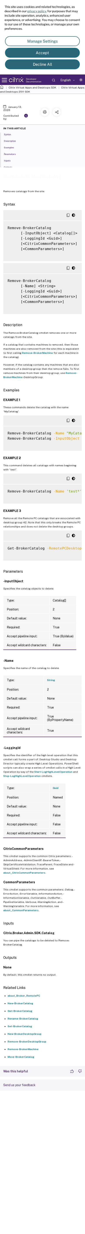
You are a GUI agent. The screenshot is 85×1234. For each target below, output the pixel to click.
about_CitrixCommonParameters (24, 872)
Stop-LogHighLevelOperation (22, 776)
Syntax (7, 134)
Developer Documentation (33, 80)
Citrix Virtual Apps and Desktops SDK (32, 87)
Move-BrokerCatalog (21, 1056)
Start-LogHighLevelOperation (53, 771)
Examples (9, 147)
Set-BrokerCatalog (20, 1026)
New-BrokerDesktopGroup (24, 1033)
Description (10, 141)
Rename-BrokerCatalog (23, 1018)
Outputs (8, 167)
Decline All (42, 64)
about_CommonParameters (21, 910)
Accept (42, 52)
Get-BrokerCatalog (20, 1011)
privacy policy (36, 11)
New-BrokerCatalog (20, 1003)
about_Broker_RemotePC (24, 995)
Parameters (10, 154)
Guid (55, 788)
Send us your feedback (19, 1085)
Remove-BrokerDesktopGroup (27, 1041)
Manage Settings (42, 41)
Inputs (7, 160)
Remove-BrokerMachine (37, 352)
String (51, 680)
